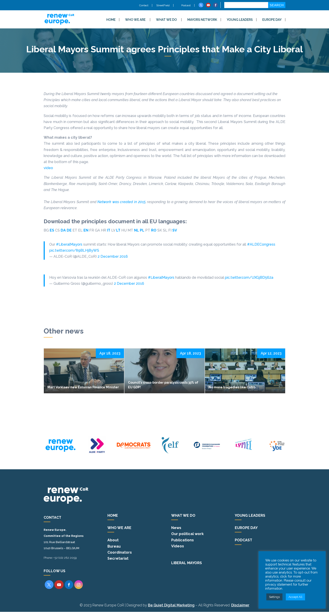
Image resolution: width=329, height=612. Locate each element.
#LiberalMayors (69, 244)
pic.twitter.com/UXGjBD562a (249, 277)
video (48, 168)
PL (142, 230)
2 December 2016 (113, 256)
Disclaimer (240, 605)
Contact (143, 5)
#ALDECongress (261, 244)
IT (108, 230)
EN (85, 230)
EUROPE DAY (272, 19)
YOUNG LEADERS (240, 19)
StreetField (163, 5)
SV (174, 230)
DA (63, 230)
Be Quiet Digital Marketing (171, 605)
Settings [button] (274, 597)
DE (69, 230)
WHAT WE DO (166, 19)
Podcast (186, 5)
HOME (110, 19)
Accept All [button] (295, 597)
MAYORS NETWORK (202, 19)
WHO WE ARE (135, 19)
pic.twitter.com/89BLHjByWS (74, 250)
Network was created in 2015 (121, 202)
